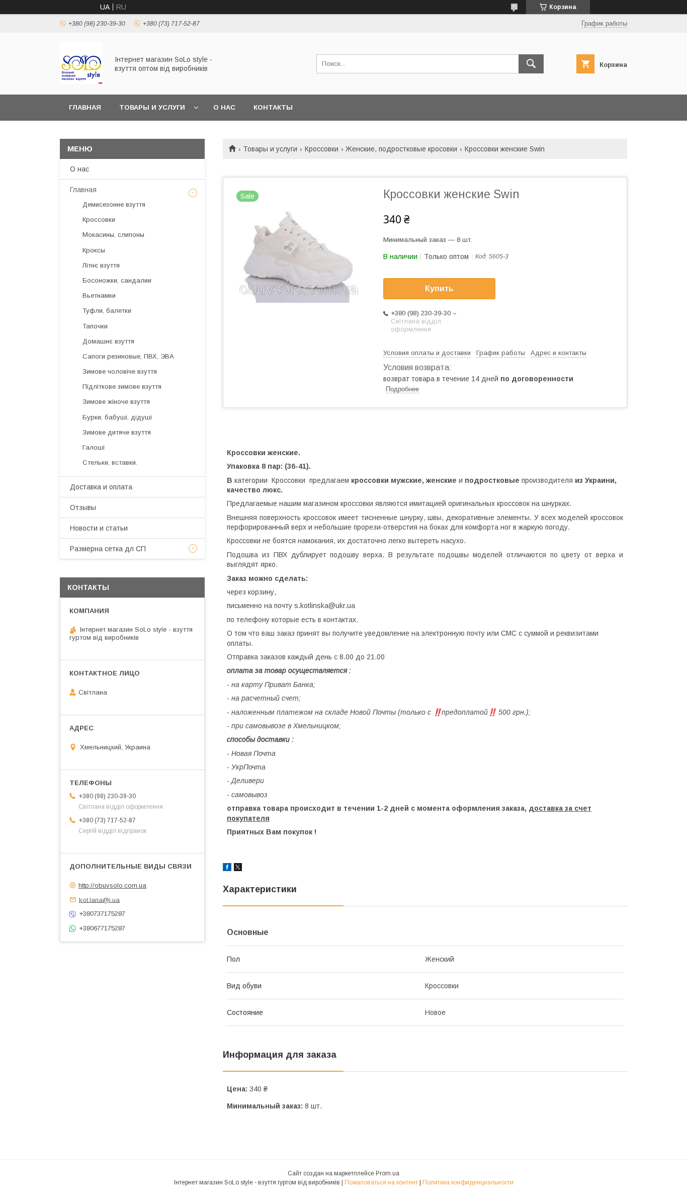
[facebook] (227, 869)
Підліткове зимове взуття (121, 386)
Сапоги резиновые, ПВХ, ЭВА (128, 356)
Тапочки (95, 326)
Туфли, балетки (106, 310)
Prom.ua (387, 1173)
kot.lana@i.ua (99, 899)
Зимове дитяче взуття (116, 432)
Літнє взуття (101, 265)
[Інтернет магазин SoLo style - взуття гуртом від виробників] (81, 81)
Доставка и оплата (101, 487)
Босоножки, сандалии (116, 280)
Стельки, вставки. (109, 462)
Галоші (93, 447)
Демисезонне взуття (113, 204)
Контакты (273, 107)
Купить (439, 288)
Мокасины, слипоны (113, 234)
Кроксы (93, 250)
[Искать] (531, 63)
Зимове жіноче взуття (116, 401)
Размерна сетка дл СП (108, 549)
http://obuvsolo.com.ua (112, 885)
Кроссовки (321, 149)
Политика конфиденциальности (467, 1182)
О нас (224, 107)
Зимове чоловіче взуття (119, 371)
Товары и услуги (152, 107)
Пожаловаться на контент (381, 1182)
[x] (238, 869)
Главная (85, 107)
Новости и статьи (99, 528)
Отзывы (83, 507)
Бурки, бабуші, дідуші (117, 417)
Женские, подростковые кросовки (401, 149)
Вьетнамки (99, 295)
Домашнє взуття (108, 341)
